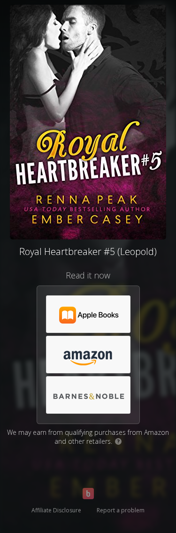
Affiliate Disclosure (56, 510)
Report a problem (121, 510)
